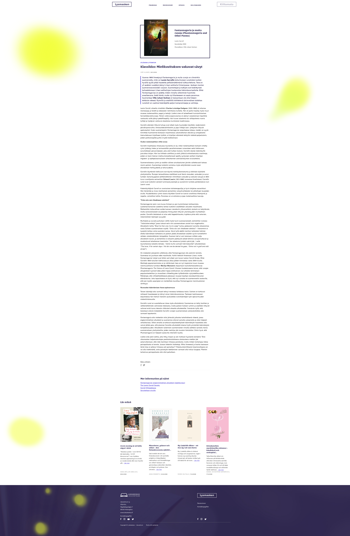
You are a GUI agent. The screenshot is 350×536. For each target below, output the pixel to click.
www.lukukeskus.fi (126, 512)
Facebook (141, 365)
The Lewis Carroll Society (150, 385)
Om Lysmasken (196, 5)
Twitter (144, 365)
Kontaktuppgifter (126, 516)
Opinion (182, 5)
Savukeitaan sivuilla (148, 390)
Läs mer (127, 463)
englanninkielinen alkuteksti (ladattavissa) (162, 383)
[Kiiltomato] (226, 6)
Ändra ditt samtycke (152, 525)
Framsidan (153, 5)
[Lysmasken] (122, 6)
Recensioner (168, 5)
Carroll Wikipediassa (148, 388)
